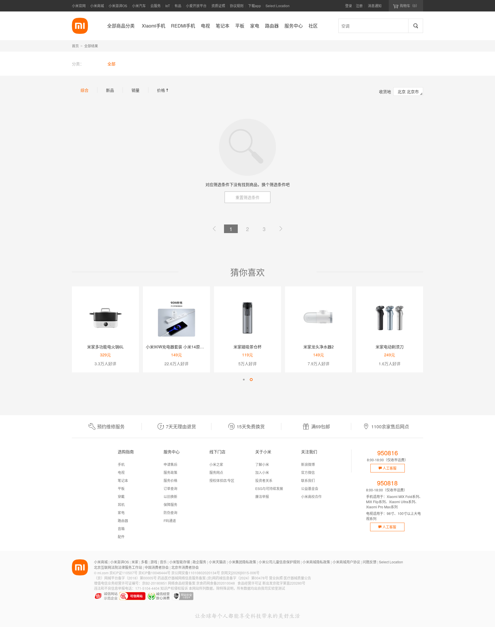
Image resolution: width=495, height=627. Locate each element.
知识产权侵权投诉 (174, 588)
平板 (121, 488)
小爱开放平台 (196, 5)
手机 (121, 464)
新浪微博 (308, 464)
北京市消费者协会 (185, 567)
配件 (121, 536)
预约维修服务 (111, 426)
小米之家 (216, 464)
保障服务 (170, 504)
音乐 (163, 561)
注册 (359, 5)
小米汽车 (139, 5)
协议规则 (236, 5)
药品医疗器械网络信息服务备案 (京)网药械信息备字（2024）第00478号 (213, 577)
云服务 (155, 5)
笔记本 (123, 480)
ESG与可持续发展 (269, 488)
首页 (75, 45)
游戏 (153, 561)
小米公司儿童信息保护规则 (279, 561)
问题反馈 (369, 561)
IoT (167, 5)
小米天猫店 (217, 561)
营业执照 (276, 577)
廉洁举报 (262, 496)
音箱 (121, 528)
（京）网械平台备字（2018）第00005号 (125, 577)
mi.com (103, 572)
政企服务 (199, 561)
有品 (177, 5)
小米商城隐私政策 (316, 561)
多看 (144, 561)
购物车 (409, 5)
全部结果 (91, 45)
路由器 (123, 520)
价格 (163, 90)
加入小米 (262, 472)
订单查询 (170, 488)
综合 (84, 90)
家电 (121, 512)
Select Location (278, 5)
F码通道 (170, 520)
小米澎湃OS (118, 5)
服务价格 (170, 480)
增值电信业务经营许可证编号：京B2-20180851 (130, 583)
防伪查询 (170, 512)
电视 (121, 472)
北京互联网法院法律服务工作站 (118, 567)
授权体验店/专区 (221, 480)
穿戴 (121, 496)
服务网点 (216, 472)
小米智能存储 (179, 561)
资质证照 (218, 5)
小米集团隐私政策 (242, 561)
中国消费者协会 (157, 567)
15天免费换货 (251, 426)
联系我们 (308, 480)
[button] (243, 379)
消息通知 (375, 5)
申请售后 (170, 464)
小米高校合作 (311, 496)
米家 (134, 561)
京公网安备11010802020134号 (195, 572)
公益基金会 (309, 488)
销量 (135, 90)
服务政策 (170, 472)
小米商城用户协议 (346, 561)
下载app (254, 7)
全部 (111, 64)
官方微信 (308, 472)
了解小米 (262, 464)
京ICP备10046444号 (154, 572)
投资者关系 (263, 480)
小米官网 (79, 5)
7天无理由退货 (181, 426)
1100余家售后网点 (390, 426)
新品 (110, 90)
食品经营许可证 (249, 583)
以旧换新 (170, 496)
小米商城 (97, 5)
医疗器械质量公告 (297, 577)
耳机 (121, 504)
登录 (348, 5)
